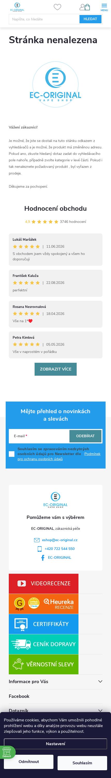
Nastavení (55, 744)
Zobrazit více (55, 369)
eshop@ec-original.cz (59, 540)
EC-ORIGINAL (59, 557)
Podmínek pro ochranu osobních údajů (59, 456)
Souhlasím (82, 763)
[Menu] (104, 7)
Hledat (90, 19)
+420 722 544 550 (60, 548)
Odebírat (85, 436)
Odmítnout (29, 762)
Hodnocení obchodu (55, 208)
